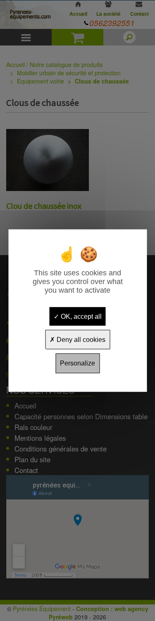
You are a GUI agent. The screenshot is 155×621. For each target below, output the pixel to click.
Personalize (77, 363)
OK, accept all (80, 316)
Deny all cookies (80, 339)
